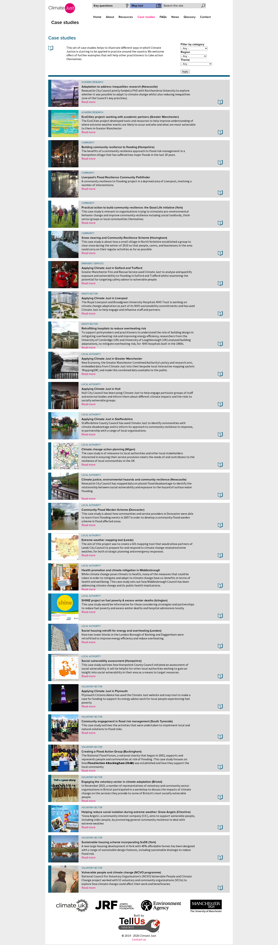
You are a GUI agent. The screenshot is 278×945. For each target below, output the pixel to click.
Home (97, 17)
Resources (126, 17)
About (110, 17)
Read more (89, 102)
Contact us (139, 939)
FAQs (163, 17)
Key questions (103, 6)
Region (185, 52)
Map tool (137, 6)
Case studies (146, 17)
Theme (185, 60)
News (175, 17)
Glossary (190, 17)
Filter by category (192, 44)
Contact (205, 17)
